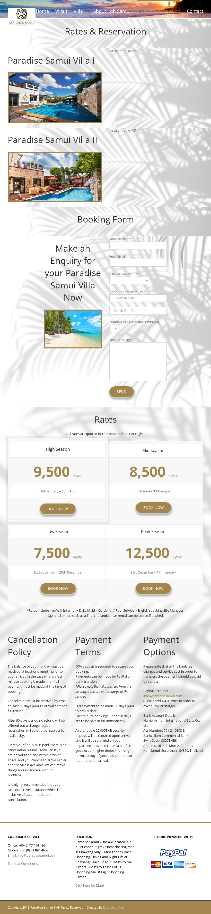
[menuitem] (45, 11)
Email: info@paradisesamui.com (32, 855)
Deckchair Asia (114, 907)
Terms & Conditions (23, 863)
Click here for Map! (89, 885)
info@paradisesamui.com (162, 696)
